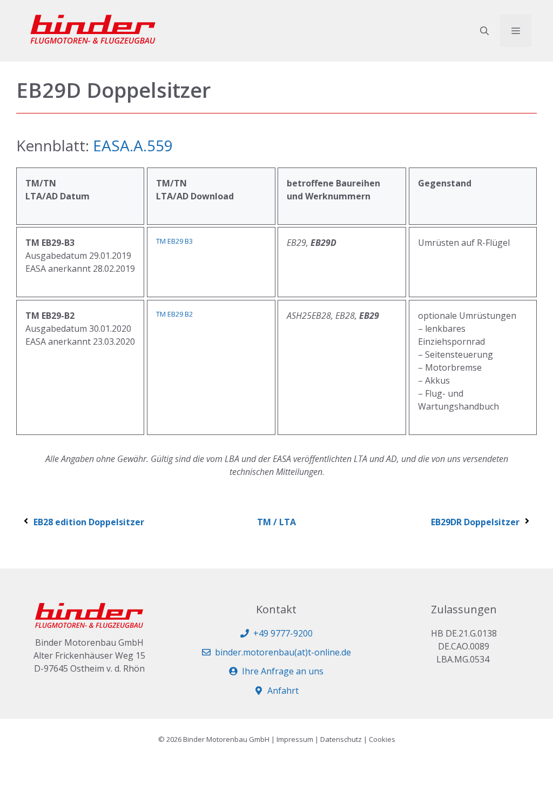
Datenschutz (341, 739)
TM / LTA (276, 522)
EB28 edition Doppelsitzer (88, 522)
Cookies (382, 739)
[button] (484, 31)
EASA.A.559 (133, 145)
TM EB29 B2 (174, 314)
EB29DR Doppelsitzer (475, 522)
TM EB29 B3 (174, 241)
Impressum (294, 739)
